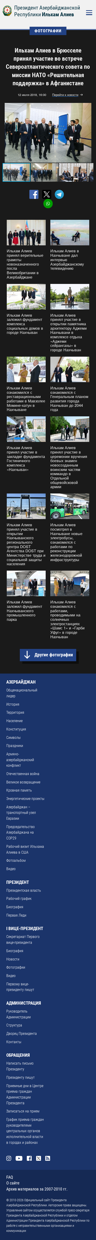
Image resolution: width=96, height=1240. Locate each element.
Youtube (19, 1158)
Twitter (38, 1158)
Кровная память (19, 790)
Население (14, 721)
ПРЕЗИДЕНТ (17, 882)
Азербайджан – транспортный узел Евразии (21, 813)
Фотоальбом (16, 860)
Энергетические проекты (25, 798)
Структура (14, 1025)
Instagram (8, 1158)
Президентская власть (23, 890)
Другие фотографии (53, 655)
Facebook (29, 1158)
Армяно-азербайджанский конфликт (20, 760)
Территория (15, 712)
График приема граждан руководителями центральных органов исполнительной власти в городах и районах (25, 1131)
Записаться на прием (22, 1111)
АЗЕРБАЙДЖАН (21, 682)
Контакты (13, 1042)
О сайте (12, 1183)
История (12, 704)
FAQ (9, 1177)
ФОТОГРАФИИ (47, 31)
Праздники (14, 745)
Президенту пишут (20, 1077)
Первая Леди (16, 915)
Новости (12, 959)
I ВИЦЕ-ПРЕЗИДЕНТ (24, 928)
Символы (13, 737)
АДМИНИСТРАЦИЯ (23, 1003)
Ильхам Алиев (58, 14)
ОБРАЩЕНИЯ (18, 1055)
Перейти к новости (65, 95)
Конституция (16, 729)
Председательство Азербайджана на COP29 (20, 832)
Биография (14, 907)
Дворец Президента (21, 1033)
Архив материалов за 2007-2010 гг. (37, 1189)
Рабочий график (18, 898)
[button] (89, 132)
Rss (47, 1158)
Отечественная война (22, 774)
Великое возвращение (23, 782)
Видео (11, 869)
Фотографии (15, 967)
